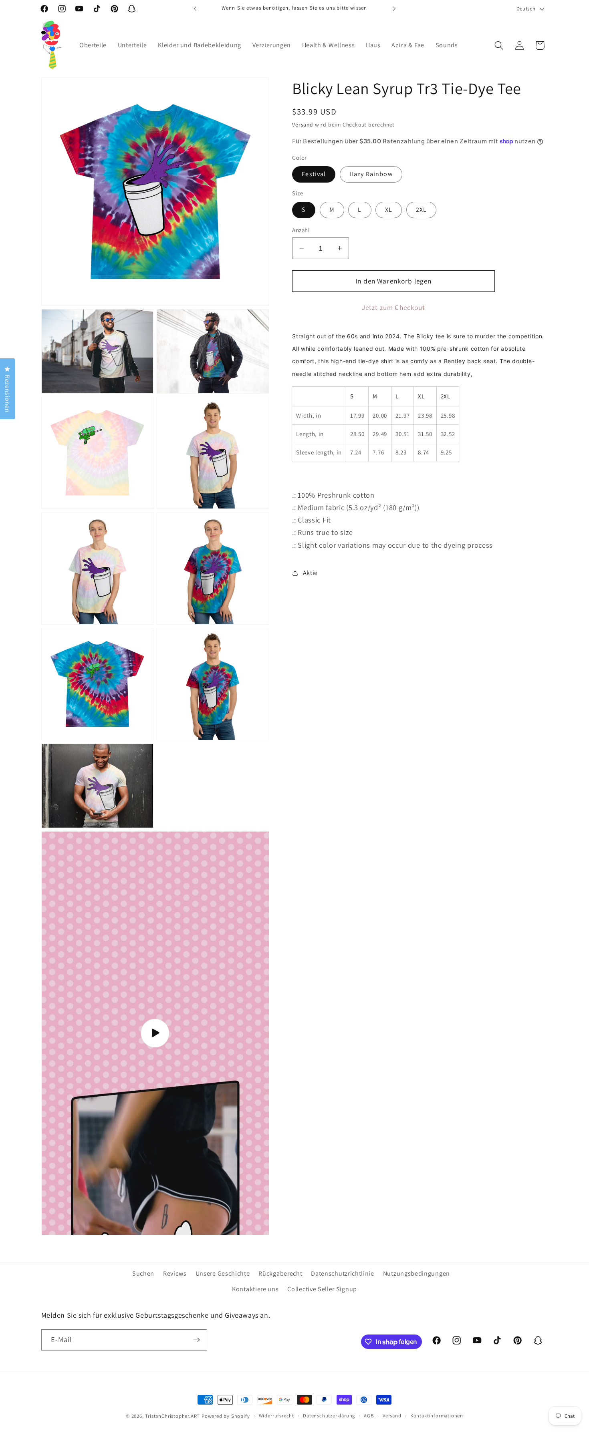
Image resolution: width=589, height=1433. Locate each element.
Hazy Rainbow (371, 174)
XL (388, 209)
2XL (421, 209)
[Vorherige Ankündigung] (195, 9)
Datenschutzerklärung (329, 1415)
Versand (302, 124)
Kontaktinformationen (436, 1415)
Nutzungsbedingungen (416, 1273)
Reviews (175, 1273)
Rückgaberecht (280, 1273)
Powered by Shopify (226, 1416)
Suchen (143, 1273)
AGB (368, 1415)
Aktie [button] (310, 573)
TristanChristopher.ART (172, 1416)
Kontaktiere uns (255, 1289)
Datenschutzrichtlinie (342, 1273)
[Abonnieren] (196, 1340)
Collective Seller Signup (322, 1289)
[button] (499, 45)
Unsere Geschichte (223, 1273)
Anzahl (301, 230)
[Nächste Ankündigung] (394, 9)
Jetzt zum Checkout (394, 307)
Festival (314, 174)
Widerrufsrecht (276, 1415)
